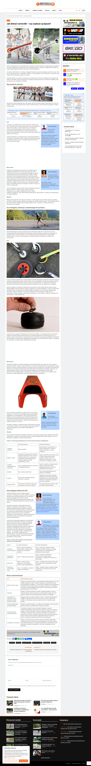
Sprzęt (20, 10)
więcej (81, 88)
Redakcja (9, 26)
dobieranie (12, 642)
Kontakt (83, 763)
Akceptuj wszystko (23, 760)
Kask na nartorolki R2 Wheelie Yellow (39, 115)
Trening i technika (37, 10)
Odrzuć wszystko (14, 760)
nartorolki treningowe (37, 642)
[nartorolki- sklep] (13, 110)
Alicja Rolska (17, 713)
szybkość (54, 642)
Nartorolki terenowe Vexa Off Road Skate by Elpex (26, 115)
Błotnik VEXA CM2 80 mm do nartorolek (52, 115)
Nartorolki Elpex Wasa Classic (79, 110)
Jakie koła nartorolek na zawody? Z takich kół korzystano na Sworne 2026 (22, 702)
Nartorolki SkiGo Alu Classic (68, 110)
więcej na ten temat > (45, 757)
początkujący (47, 642)
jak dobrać (18, 642)
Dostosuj (7, 760)
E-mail (27, 680)
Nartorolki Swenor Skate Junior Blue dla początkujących (68, 103)
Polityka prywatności (11, 757)
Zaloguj (83, 10)
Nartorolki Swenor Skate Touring (68, 116)
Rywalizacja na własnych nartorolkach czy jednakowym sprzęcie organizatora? (21, 710)
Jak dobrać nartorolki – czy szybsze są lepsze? (48, 745)
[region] (16, 755)
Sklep (60, 10)
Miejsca (47, 10)
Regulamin (68, 763)
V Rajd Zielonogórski (70, 79)
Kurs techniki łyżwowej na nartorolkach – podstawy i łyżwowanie (21, 732)
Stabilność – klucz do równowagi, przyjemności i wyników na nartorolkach (49, 726)
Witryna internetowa (47, 680)
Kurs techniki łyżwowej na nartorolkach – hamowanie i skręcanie (21, 726)
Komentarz (10, 665)
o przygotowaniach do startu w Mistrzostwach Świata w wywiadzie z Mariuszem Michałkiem (47, 510)
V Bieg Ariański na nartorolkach (72, 69)
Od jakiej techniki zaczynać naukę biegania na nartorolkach (49, 738)
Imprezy (27, 10)
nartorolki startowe (27, 642)
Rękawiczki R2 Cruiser (13, 114)
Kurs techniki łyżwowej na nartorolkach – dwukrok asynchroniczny (21, 739)
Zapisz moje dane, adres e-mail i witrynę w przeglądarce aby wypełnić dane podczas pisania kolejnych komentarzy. (32, 685)
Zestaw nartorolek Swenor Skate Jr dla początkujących (79, 116)
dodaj (75, 88)
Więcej (54, 10)
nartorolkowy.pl (48, 110)
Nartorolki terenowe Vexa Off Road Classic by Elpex (79, 102)
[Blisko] (28, 747)
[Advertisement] (33, 156)
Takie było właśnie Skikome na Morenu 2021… (72, 724)
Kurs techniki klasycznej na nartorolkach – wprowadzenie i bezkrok (22, 746)
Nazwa (10, 680)
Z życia (54, 732)
